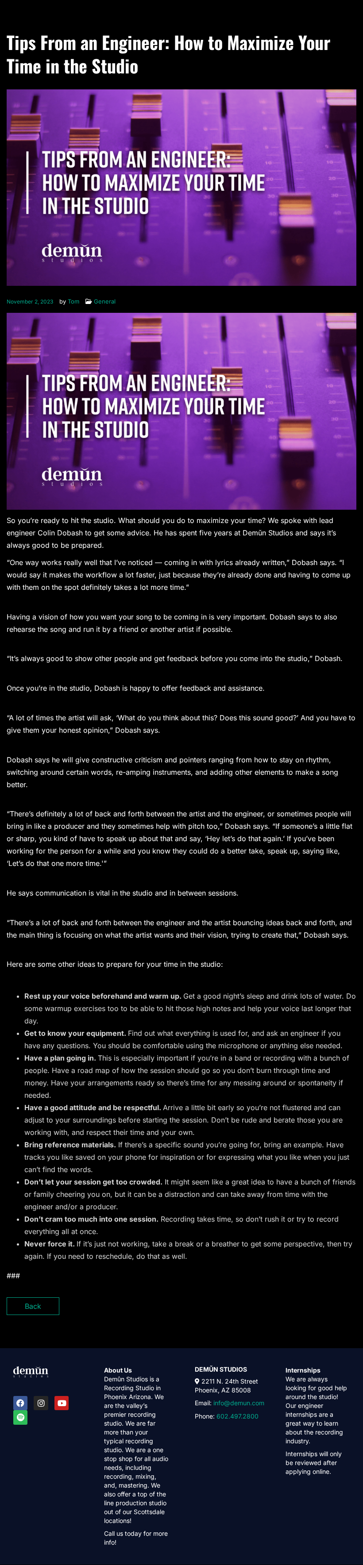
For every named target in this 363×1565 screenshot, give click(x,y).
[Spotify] (20, 1417)
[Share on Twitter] (317, 1309)
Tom (73, 301)
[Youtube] (61, 1403)
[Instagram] (41, 1403)
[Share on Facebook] (302, 1309)
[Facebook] (20, 1403)
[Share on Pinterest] (348, 1309)
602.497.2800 (237, 1416)
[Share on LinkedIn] (333, 1309)
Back (33, 1306)
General (105, 301)
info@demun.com (238, 1403)
